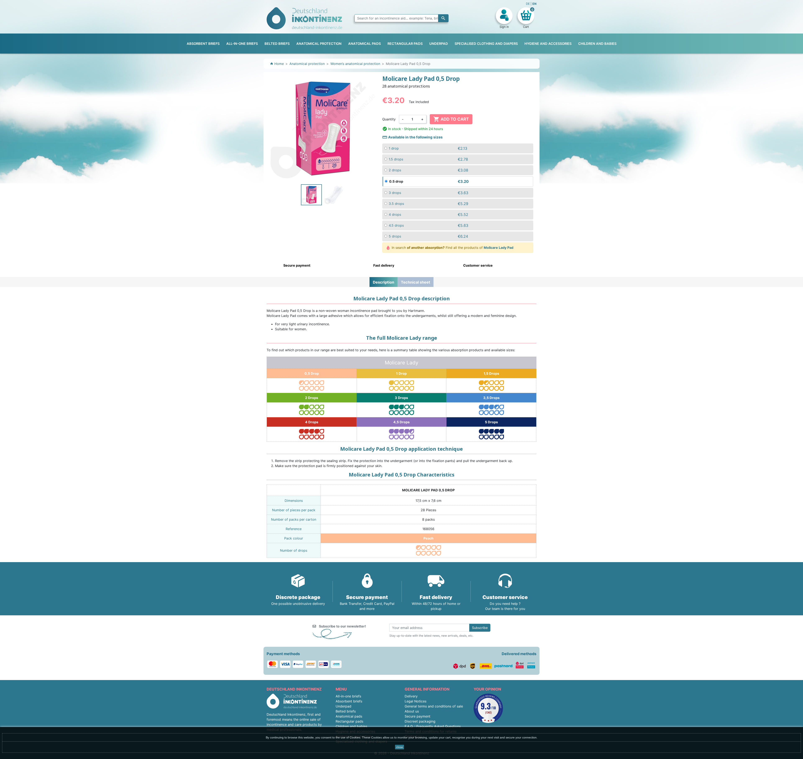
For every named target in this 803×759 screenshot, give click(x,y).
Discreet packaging (420, 721)
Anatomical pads (349, 716)
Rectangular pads (349, 721)
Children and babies (351, 726)
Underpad (343, 706)
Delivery (411, 696)
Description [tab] (383, 282)
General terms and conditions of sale (434, 706)
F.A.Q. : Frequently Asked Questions (433, 726)
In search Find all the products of (452, 247)
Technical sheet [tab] (415, 282)
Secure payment (417, 716)
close (399, 747)
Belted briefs (346, 711)
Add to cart (451, 119)
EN (534, 3)
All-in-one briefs (348, 696)
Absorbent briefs (349, 701)
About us (412, 711)
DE (528, 3)
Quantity (389, 119)
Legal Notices (415, 701)
